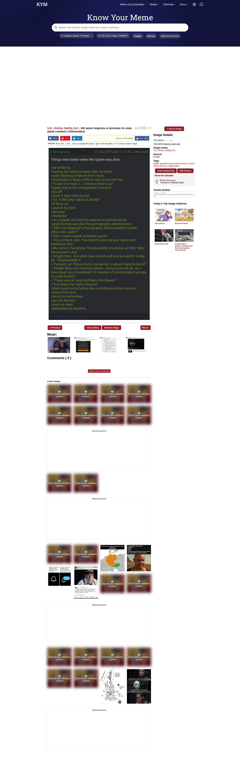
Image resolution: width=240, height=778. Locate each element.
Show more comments (99, 371)
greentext (164, 163)
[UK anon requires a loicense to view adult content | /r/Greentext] (99, 234)
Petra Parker (160, 223)
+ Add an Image (174, 129)
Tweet (78, 138)
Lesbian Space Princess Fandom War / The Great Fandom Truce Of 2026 (184, 247)
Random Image (111, 327)
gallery (92, 144)
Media (153, 4)
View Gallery (93, 327)
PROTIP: (51, 144)
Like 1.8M (143, 138)
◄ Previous (54, 327)
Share (54, 138)
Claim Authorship (165, 171)
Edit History (185, 171)
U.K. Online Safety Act (62, 128)
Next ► (145, 327)
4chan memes (160, 166)
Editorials (168, 4)
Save (66, 138)
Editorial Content (170, 36)
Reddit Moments (168, 180)
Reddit (156, 157)
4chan (191, 163)
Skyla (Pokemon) (161, 244)
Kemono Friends (181, 223)
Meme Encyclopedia (131, 4)
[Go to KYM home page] (42, 5)
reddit (156, 163)
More (183, 4)
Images (137, 36)
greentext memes (178, 163)
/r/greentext (173, 166)
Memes (151, 36)
